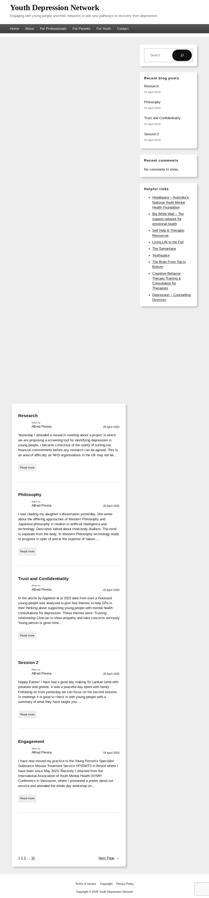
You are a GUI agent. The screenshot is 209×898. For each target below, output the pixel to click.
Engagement (31, 741)
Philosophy (29, 494)
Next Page (109, 858)
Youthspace (161, 255)
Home (14, 29)
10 (33, 858)
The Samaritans (164, 248)
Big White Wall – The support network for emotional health (168, 219)
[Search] (182, 55)
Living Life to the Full (167, 242)
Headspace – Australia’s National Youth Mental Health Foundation (170, 202)
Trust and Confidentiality (43, 578)
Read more (28, 469)
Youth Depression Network (54, 7)
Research (28, 415)
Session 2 (28, 662)
